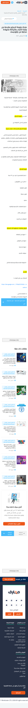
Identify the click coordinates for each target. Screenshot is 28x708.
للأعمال (18, 614)
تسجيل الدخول (5, 2)
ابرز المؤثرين (22, 676)
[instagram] (16, 605)
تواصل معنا (22, 631)
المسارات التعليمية (9, 631)
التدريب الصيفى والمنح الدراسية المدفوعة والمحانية (15, 14)
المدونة (19, 11)
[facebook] (21, 600)
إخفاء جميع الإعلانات (14, 76)
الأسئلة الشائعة (21, 648)
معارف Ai (11, 640)
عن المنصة (22, 628)
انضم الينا (18, 693)
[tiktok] (21, 605)
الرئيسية (25, 11)
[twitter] (16, 600)
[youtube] (6, 600)
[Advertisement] (14, 59)
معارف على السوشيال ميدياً (19, 672)
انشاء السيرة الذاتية (9, 637)
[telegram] (6, 605)
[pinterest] (11, 605)
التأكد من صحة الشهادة (21, 664)
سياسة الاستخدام (20, 634)
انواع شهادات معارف (20, 660)
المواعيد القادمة (21, 657)
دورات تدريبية (11, 628)
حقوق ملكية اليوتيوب (19, 645)
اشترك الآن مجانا (9, 579)
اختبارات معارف (10, 634)
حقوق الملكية (21, 637)
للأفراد (9, 614)
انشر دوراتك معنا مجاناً (19, 668)
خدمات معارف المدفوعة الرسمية (20, 641)
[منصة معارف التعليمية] (20, 2)
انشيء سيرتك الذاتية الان (14, 524)
